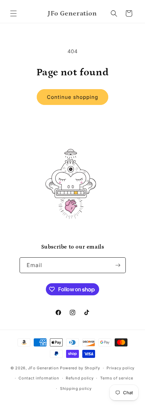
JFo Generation (43, 368)
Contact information (39, 378)
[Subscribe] (118, 265)
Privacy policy (121, 368)
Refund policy (79, 378)
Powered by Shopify (80, 368)
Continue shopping (72, 97)
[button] (13, 13)
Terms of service (116, 378)
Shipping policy (76, 388)
